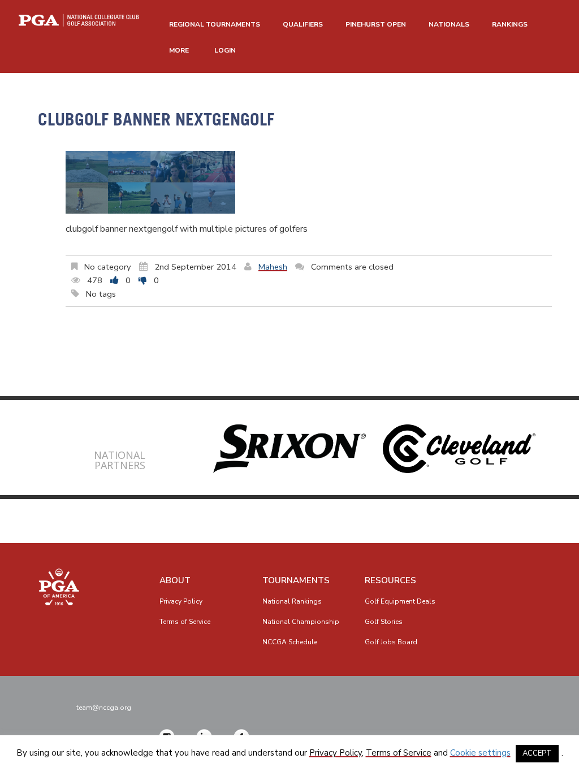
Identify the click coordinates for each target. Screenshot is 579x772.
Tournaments (296, 580)
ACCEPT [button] (537, 753)
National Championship (300, 621)
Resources (390, 580)
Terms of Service (184, 621)
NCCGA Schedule (289, 642)
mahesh (272, 266)
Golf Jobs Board (391, 642)
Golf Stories (384, 621)
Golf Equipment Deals (400, 601)
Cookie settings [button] (480, 752)
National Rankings (292, 601)
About (175, 580)
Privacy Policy (180, 601)
